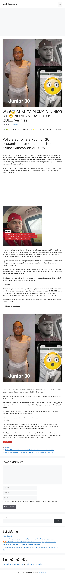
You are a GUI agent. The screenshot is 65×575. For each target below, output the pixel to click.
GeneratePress (42, 572)
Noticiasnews (10, 4)
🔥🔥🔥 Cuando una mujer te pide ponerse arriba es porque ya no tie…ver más (29, 542)
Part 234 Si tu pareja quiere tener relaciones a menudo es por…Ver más (29, 450)
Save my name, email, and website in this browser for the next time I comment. (31, 501)
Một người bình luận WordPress (13, 564)
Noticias (7, 447)
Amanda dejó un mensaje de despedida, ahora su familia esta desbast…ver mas (30, 539)
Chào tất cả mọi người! (34, 564)
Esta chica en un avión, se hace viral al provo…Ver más (21, 545)
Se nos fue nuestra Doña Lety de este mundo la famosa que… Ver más (29, 452)
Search (5, 517)
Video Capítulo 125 (9, 536)
